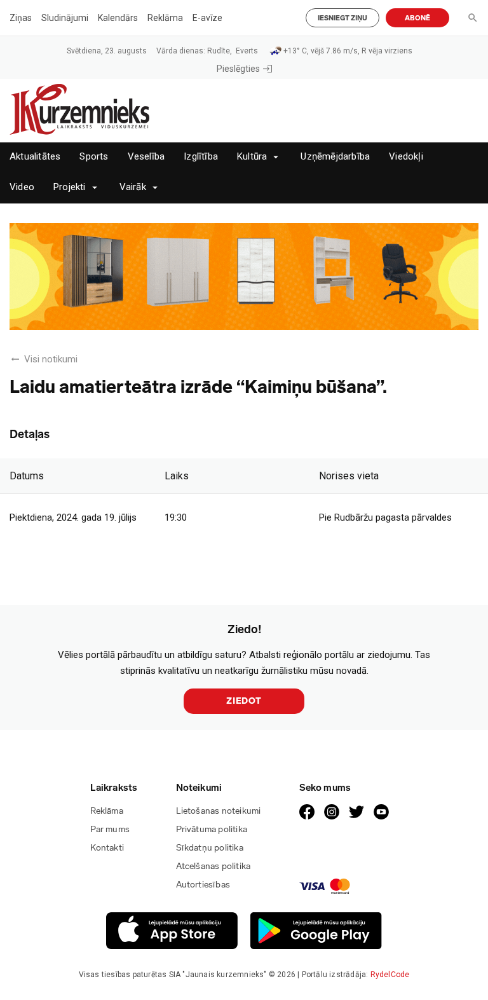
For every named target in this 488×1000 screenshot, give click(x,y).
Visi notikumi (51, 359)
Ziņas (21, 18)
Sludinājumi (64, 18)
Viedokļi (406, 156)
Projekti (69, 187)
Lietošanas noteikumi (218, 810)
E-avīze (207, 18)
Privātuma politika (212, 829)
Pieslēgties (238, 69)
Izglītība (201, 156)
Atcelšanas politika (213, 866)
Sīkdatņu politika (209, 847)
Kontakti (107, 847)
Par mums (110, 829)
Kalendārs (118, 18)
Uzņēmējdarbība (335, 156)
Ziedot (244, 700)
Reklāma (165, 18)
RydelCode (390, 974)
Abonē (417, 18)
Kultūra (252, 156)
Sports (93, 156)
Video (22, 187)
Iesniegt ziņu (342, 18)
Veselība (146, 156)
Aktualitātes (35, 156)
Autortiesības (203, 884)
